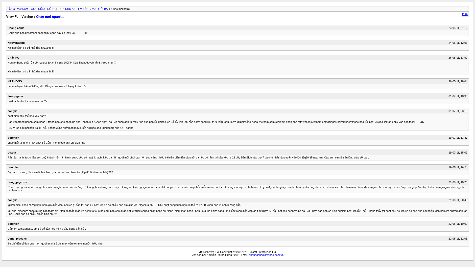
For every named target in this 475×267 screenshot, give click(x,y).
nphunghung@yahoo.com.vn (266, 254)
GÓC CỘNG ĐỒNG (43, 8)
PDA (465, 14)
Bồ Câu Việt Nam (17, 8)
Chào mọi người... (50, 17)
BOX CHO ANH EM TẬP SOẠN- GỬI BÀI (83, 8)
